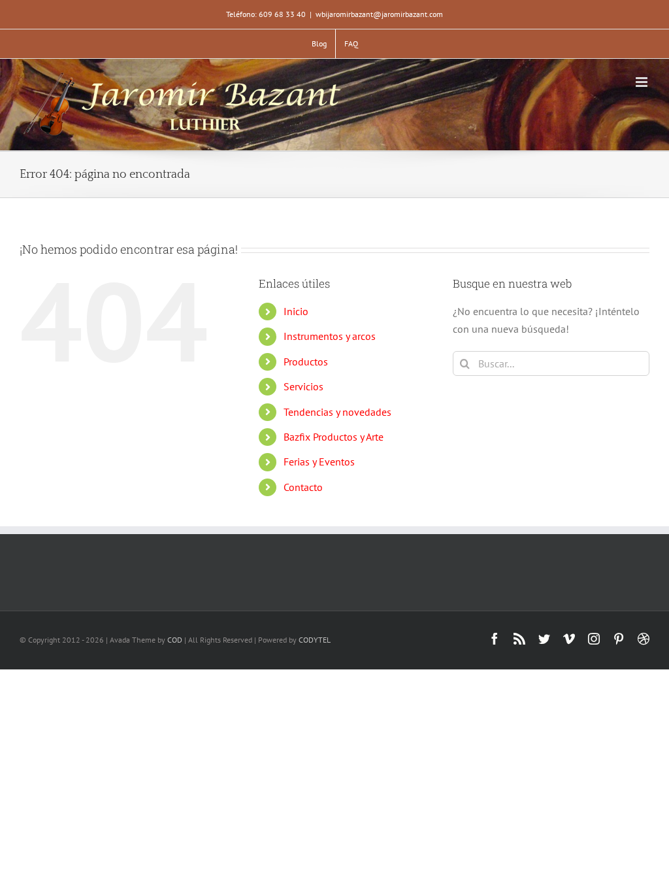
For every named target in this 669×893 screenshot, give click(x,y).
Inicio (296, 311)
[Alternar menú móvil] (642, 82)
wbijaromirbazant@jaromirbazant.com (379, 14)
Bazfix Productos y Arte (333, 436)
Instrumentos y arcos (330, 336)
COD (174, 640)
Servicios (303, 386)
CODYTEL (315, 640)
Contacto (303, 487)
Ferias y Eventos (319, 461)
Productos (306, 361)
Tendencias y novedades (337, 411)
